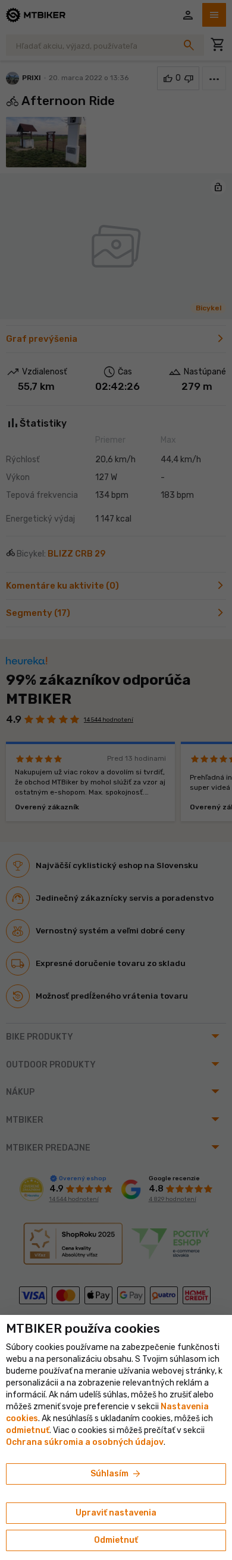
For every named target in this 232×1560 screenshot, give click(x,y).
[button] (27, 1430)
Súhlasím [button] (116, 1473)
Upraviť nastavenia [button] (116, 1513)
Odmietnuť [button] (116, 1540)
